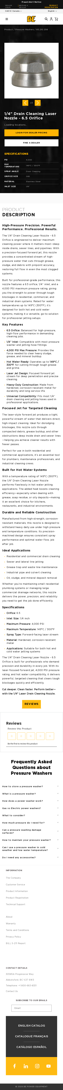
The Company (13, 878)
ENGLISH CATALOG (31, 1026)
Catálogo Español (31, 1047)
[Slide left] (25, 103)
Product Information (17, 891)
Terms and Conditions (17, 930)
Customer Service (15, 885)
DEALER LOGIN (8, 6)
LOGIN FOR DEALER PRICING (31, 133)
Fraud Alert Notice (31, 2)
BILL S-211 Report (15, 943)
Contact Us (12, 991)
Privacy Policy (13, 937)
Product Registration (51, 6)
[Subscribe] (48, 1008)
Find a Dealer (31, 143)
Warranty (11, 924)
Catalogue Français (31, 1036)
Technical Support (15, 904)
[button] (6, 19)
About (9, 917)
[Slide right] (38, 103)
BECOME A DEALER (23, 6)
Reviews (31, 704)
